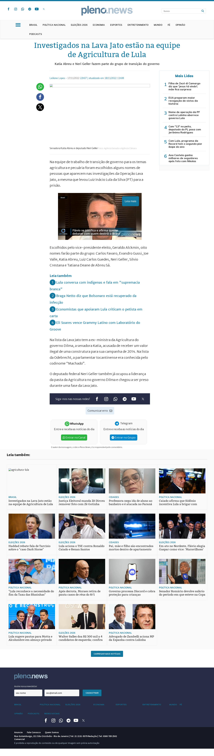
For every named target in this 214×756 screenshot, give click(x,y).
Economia (99, 25)
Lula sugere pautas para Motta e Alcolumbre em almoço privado (30, 638)
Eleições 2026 (79, 25)
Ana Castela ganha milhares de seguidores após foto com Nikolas (183, 158)
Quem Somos (52, 732)
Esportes (116, 25)
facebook (8, 9)
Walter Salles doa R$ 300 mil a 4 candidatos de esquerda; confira (81, 638)
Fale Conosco (34, 732)
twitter (43, 9)
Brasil (33, 25)
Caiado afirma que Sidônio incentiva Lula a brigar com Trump (178, 504)
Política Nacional (54, 25)
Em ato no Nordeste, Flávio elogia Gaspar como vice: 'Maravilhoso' (182, 547)
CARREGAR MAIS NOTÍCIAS (107, 654)
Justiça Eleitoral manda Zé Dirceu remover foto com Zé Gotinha (82, 502)
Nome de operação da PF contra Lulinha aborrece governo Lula (184, 115)
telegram (29, 9)
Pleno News (107, 11)
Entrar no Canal (75, 437)
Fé (169, 25)
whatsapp (22, 9)
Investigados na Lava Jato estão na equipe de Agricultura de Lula (31, 502)
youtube (36, 9)
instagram (15, 9)
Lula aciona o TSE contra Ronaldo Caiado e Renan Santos (81, 547)
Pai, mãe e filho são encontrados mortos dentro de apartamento (131, 547)
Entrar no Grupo (125, 437)
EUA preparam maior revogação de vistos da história (183, 100)
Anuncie (18, 732)
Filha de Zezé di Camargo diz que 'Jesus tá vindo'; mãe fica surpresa (184, 86)
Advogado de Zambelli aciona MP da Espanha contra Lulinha (131, 638)
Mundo (158, 25)
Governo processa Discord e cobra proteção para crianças (132, 593)
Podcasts (35, 34)
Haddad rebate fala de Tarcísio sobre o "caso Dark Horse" (29, 547)
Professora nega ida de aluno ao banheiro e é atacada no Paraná (130, 502)
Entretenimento (138, 25)
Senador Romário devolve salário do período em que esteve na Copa (182, 593)
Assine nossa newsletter (25, 686)
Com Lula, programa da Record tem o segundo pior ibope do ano (185, 143)
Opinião (180, 25)
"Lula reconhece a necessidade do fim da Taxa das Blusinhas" (31, 593)
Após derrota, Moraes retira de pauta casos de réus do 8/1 (79, 593)
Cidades (114, 497)
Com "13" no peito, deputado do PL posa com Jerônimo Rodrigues (185, 129)
